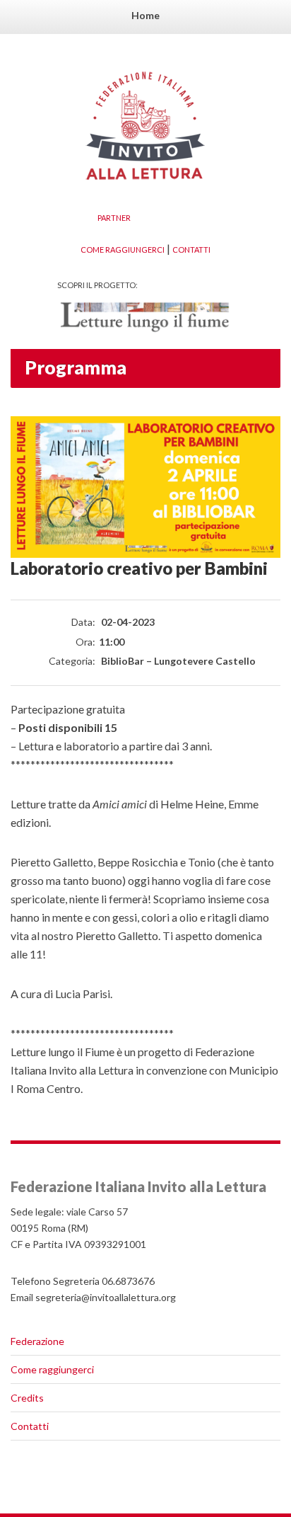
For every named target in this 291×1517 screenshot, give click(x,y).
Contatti (30, 1426)
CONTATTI (191, 249)
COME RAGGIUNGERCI (123, 249)
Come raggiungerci (52, 1369)
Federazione (37, 1341)
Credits (27, 1398)
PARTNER (114, 217)
